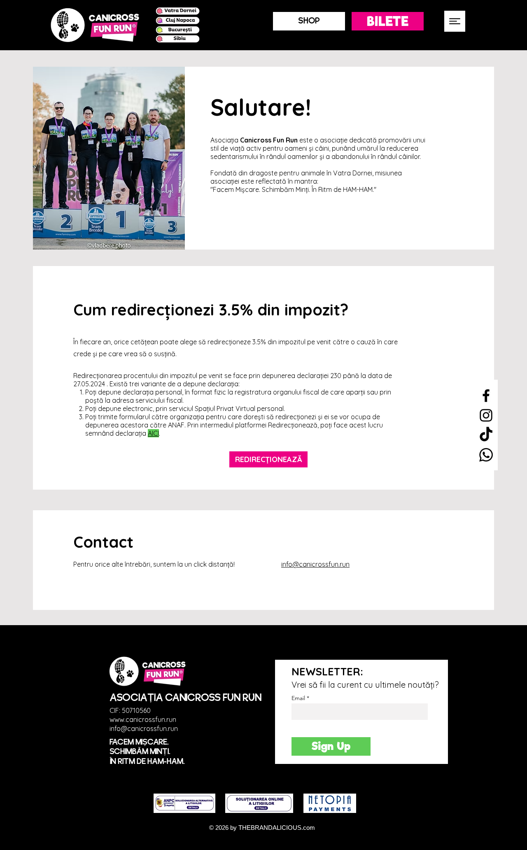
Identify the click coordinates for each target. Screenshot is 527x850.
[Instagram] (486, 415)
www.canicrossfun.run (143, 719)
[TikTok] (486, 435)
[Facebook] (486, 395)
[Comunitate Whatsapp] (486, 454)
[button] (454, 21)
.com (308, 827)
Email (298, 698)
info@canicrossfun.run (315, 564)
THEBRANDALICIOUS (269, 827)
